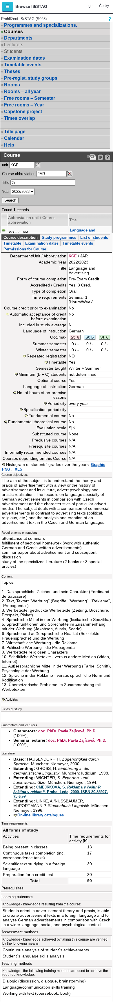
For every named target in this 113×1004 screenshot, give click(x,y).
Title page (14, 131)
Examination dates (24, 58)
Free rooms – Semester (29, 98)
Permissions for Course (24, 249)
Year (6, 191)
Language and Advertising (82, 232)
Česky (104, 6)
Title (5, 182)
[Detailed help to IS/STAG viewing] (108, 157)
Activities (12, 699)
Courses (13, 31)
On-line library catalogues (40, 815)
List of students (94, 237)
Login (89, 6)
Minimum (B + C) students (42, 374)
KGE (73, 256)
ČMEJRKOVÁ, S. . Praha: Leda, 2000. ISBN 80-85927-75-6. (60, 792)
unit (5, 165)
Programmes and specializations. (40, 25)
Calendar (14, 138)
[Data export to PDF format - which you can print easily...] (91, 157)
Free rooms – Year (24, 104)
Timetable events (22, 64)
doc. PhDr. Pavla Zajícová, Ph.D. (67, 731)
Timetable (12, 243)
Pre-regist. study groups (30, 78)
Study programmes (59, 237)
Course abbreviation (18, 174)
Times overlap (19, 118)
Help (9, 145)
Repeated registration (46, 356)
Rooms (12, 84)
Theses (12, 71)
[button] (7, 7)
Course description (20, 237)
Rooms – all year (22, 91)
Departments (18, 37)
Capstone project (23, 111)
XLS (18, 469)
